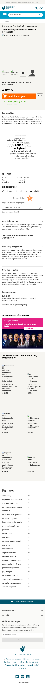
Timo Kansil (17, 26)
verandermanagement (11, 583)
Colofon (7, 662)
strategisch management (12, 579)
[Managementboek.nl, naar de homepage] (8, 9)
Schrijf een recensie (12, 207)
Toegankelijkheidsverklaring (15, 665)
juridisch (5, 530)
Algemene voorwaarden (31, 659)
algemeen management (12, 499)
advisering (6, 496)
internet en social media (12, 522)
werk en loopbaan (9, 587)
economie (6, 511)
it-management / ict (10, 526)
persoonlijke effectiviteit (11, 564)
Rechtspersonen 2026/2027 (34, 427)
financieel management (12, 515)
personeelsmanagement (12, 560)
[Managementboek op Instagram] (27, 676)
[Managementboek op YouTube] (22, 676)
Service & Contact (33, 665)
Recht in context (34, 465)
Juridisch (6, 21)
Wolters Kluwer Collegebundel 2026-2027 (8, 428)
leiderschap (7, 534)
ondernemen (7, 549)
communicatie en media (12, 507)
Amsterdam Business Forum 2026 (20, 325)
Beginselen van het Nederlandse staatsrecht (9, 467)
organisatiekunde (9, 553)
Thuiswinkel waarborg (13, 659)
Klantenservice (9, 610)
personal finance (9, 556)
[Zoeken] (40, 15)
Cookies (21, 662)
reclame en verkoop (10, 575)
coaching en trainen (10, 503)
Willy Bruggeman (28, 26)
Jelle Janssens (7, 26)
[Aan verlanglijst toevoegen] (40, 96)
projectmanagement (10, 568)
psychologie (7, 572)
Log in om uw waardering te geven (13, 203)
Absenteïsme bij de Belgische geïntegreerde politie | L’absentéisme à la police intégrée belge (9, 388)
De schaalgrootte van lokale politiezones (34, 388)
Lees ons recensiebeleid (10, 212)
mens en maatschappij (11, 541)
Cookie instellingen (32, 662)
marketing (6, 537)
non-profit (6, 545)
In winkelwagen (16, 96)
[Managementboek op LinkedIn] (17, 676)
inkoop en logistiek (9, 518)
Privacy (14, 662)
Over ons (22, 668)
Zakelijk (5, 615)
